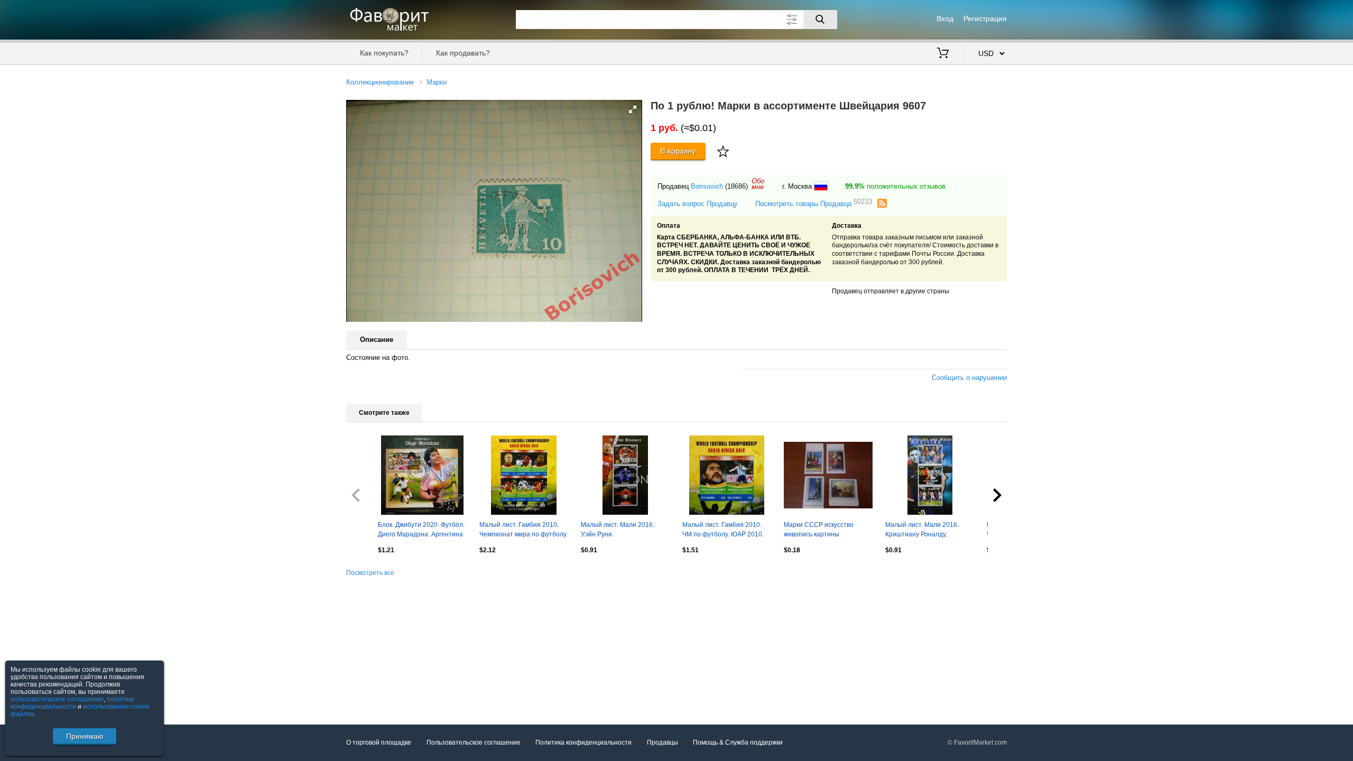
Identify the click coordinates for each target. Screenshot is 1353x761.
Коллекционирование (380, 82)
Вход (945, 18)
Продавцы (662, 742)
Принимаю (85, 736)
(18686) (736, 186)
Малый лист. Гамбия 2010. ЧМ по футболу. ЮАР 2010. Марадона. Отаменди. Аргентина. (723, 530)
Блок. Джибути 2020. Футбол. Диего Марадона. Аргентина (421, 529)
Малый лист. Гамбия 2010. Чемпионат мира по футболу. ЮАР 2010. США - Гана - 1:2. (523, 530)
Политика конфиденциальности (583, 742)
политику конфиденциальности (72, 702)
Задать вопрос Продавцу (697, 204)
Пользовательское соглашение (474, 742)
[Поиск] (820, 19)
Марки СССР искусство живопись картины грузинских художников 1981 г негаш (828, 530)
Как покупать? (384, 53)
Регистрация (985, 18)
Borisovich (707, 186)
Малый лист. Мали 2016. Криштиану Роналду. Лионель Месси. (922, 530)
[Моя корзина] (943, 54)
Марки (437, 82)
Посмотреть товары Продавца (813, 203)
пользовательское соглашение (57, 699)
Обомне (758, 184)
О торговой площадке (378, 742)
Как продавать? (463, 53)
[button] (632, 109)
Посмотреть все (370, 573)
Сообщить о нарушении (969, 378)
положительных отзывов (895, 186)
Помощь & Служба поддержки (738, 742)
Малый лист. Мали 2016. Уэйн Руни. (617, 529)
